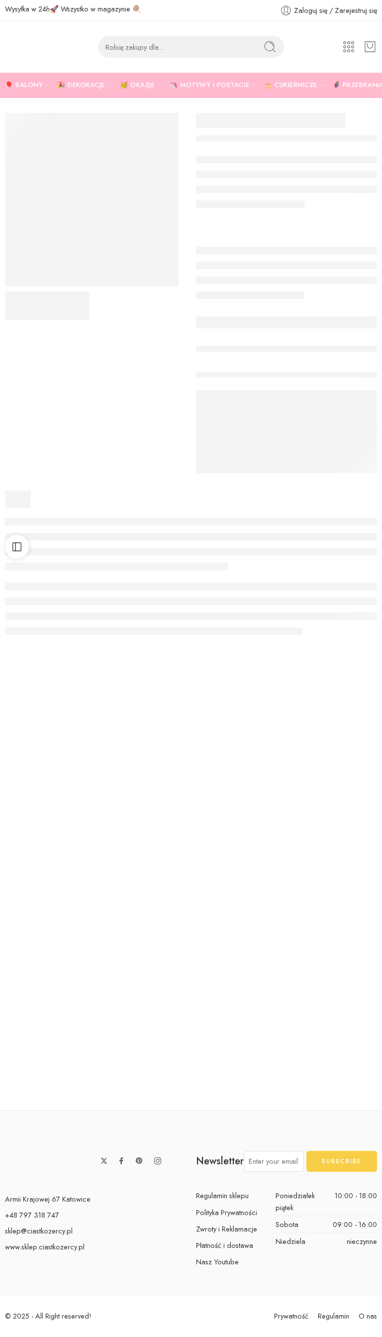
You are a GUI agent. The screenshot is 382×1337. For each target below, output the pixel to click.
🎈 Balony (23, 85)
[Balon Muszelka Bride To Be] (143, 1022)
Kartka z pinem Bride (47, 947)
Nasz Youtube (217, 1261)
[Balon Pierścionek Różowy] (48, 759)
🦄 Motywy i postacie (209, 85)
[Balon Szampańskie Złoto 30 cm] (48, 1022)
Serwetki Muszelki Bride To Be (156, 947)
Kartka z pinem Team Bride (245, 947)
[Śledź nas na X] (103, 1160)
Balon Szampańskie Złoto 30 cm (64, 1079)
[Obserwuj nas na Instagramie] (157, 1160)
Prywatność (291, 1316)
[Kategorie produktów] (349, 47)
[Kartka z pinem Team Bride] (239, 890)
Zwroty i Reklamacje (226, 1229)
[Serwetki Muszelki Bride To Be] (143, 890)
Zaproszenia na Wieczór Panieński (163, 816)
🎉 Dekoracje (81, 85)
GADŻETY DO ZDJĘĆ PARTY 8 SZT (262, 816)
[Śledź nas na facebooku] (121, 1161)
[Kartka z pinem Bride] (48, 890)
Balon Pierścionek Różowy (53, 816)
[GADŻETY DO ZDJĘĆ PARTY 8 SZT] (239, 759)
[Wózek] (370, 47)
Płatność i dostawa (224, 1245)
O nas (368, 1316)
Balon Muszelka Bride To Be (151, 1079)
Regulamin (333, 1316)
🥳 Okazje (137, 85)
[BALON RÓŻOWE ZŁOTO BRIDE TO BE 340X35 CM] (92, 200)
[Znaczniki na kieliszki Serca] (334, 880)
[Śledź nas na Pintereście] (139, 1161)
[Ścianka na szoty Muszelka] (334, 759)
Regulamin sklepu (222, 1195)
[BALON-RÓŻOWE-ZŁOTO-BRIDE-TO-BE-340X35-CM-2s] (47, 306)
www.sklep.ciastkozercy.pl (45, 1246)
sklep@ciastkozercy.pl (39, 1231)
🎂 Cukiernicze (290, 85)
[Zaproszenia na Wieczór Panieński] (143, 759)
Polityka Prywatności (226, 1212)
